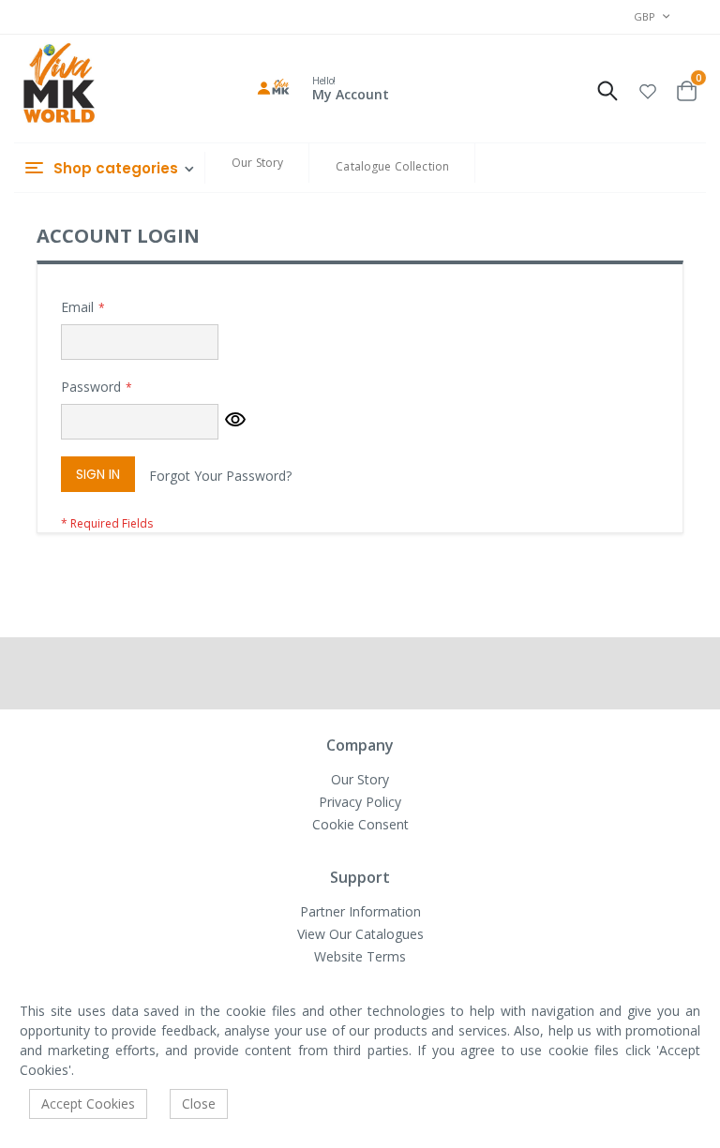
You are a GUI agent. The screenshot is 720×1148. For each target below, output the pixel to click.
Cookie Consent (360, 824)
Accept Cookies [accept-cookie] (88, 1103)
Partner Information (360, 911)
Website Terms (360, 956)
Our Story (257, 163)
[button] (648, 88)
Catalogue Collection (392, 166)
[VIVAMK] (58, 85)
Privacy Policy (360, 802)
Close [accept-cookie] (199, 1103)
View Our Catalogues (360, 934)
